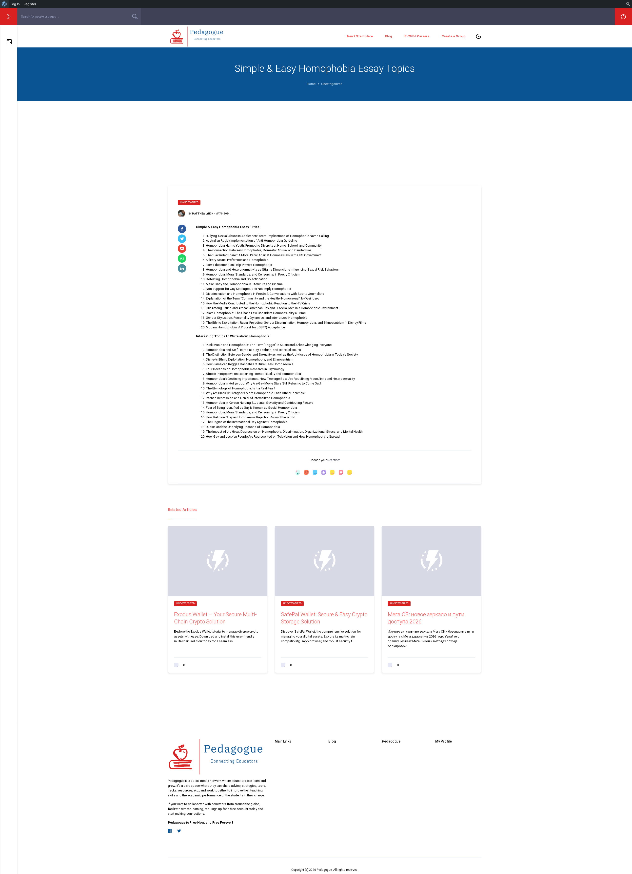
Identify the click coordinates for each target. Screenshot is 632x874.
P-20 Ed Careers (416, 36)
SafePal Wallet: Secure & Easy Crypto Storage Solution (324, 618)
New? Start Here (360, 36)
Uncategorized (189, 202)
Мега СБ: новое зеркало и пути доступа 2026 (426, 618)
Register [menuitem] (29, 4)
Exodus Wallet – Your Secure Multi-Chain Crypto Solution (215, 618)
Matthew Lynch (202, 213)
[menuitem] (4, 4)
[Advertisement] (325, 138)
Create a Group (454, 36)
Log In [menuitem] (15, 4)
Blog (388, 36)
